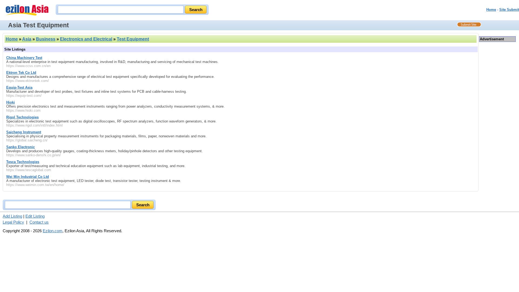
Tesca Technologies (22, 162)
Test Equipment (133, 39)
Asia (26, 39)
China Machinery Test (24, 58)
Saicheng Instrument (23, 132)
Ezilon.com (52, 230)
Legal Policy (13, 222)
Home (491, 10)
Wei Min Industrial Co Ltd (27, 177)
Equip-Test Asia (19, 87)
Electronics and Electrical (86, 39)
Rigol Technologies (22, 117)
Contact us (39, 222)
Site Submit (509, 10)
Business (45, 39)
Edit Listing (35, 216)
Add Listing (12, 216)
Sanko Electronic (20, 147)
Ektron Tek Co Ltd (21, 73)
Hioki (10, 102)
